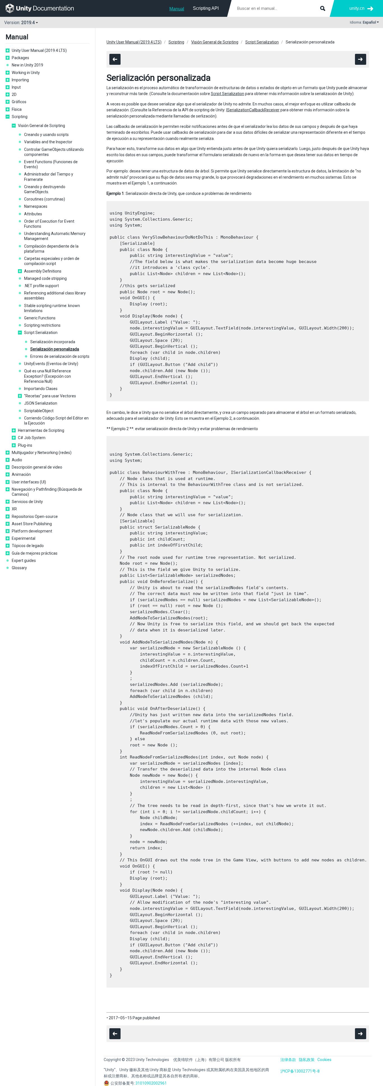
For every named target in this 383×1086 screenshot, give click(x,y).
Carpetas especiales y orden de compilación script (51, 261)
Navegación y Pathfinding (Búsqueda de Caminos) (47, 492)
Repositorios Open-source (35, 516)
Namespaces (35, 206)
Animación (21, 474)
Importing (20, 80)
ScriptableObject (39, 411)
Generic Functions (40, 318)
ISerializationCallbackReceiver (253, 110)
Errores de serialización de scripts (59, 356)
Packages (20, 58)
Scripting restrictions (42, 325)
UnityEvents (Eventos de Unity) (51, 363)
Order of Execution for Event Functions (49, 224)
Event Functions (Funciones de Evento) (51, 164)
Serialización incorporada (52, 342)
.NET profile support (41, 285)
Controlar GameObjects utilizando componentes (54, 152)
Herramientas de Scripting (41, 430)
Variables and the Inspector (48, 142)
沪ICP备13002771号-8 (300, 1071)
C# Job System (31, 437)
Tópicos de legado (28, 545)
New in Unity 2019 (27, 65)
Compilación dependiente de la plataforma (51, 248)
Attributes (33, 214)
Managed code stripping (45, 278)
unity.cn (356, 8)
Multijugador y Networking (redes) (41, 452)
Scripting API (206, 8)
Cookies (324, 1059)
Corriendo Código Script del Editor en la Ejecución (56, 420)
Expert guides (24, 560)
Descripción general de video (37, 467)
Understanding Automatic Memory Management (55, 236)
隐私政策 (307, 1059)
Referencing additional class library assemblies (55, 295)
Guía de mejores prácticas (34, 553)
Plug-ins (25, 445)
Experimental (23, 538)
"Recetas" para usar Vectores (50, 396)
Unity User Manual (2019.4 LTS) (39, 50)
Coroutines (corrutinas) (44, 199)
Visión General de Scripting (41, 125)
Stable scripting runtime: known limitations (52, 308)
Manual (176, 8)
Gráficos (19, 102)
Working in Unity (26, 72)
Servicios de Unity (27, 501)
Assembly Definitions (42, 271)
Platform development (32, 531)
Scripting (19, 116)
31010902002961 (151, 1083)
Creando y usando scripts (46, 134)
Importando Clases (40, 388)
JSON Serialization (40, 403)
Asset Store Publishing (32, 524)
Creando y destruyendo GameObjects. (44, 189)
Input (16, 87)
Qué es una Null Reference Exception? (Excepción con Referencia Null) (47, 376)
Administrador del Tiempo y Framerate (48, 176)
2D (14, 94)
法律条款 (288, 1059)
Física (17, 109)
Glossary (19, 568)
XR (14, 509)
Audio (17, 460)
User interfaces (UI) (29, 482)
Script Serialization (40, 332)
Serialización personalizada (54, 349)
